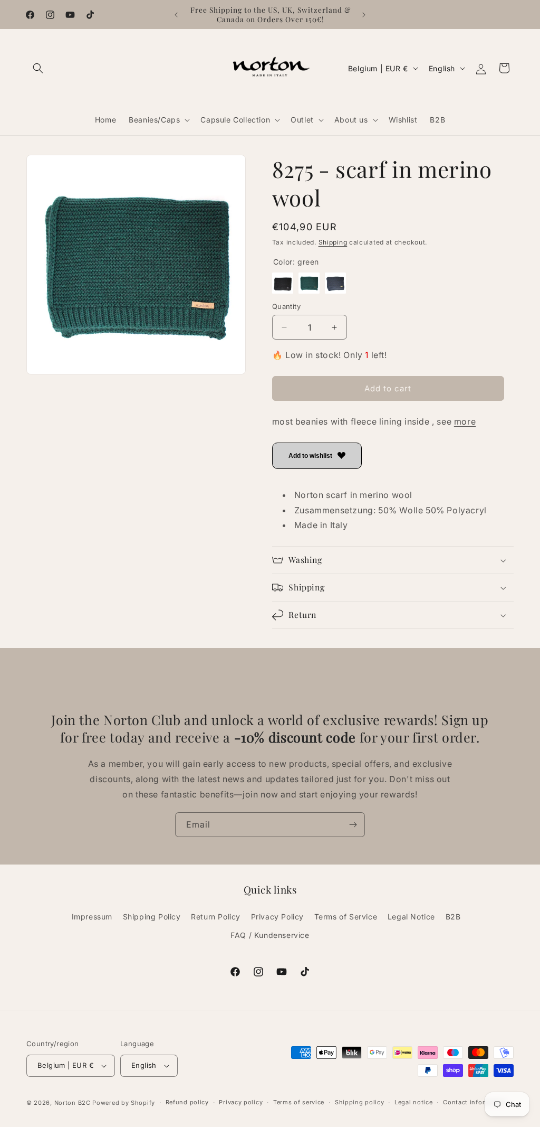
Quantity (286, 306)
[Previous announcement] (176, 15)
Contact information (474, 1102)
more (465, 421)
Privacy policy (241, 1102)
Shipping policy (359, 1102)
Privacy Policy (277, 916)
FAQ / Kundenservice (269, 935)
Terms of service (298, 1102)
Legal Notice (411, 916)
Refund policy (187, 1102)
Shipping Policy (152, 916)
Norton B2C (72, 1102)
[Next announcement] (363, 15)
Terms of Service (346, 916)
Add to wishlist (310, 455)
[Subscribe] (352, 824)
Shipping (333, 242)
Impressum (92, 916)
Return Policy (215, 916)
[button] (38, 68)
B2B (453, 916)
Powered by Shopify (123, 1102)
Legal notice (413, 1102)
